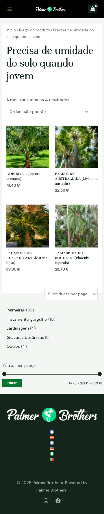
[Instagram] (46, 500)
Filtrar (12, 383)
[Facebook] (58, 500)
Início (11, 30)
